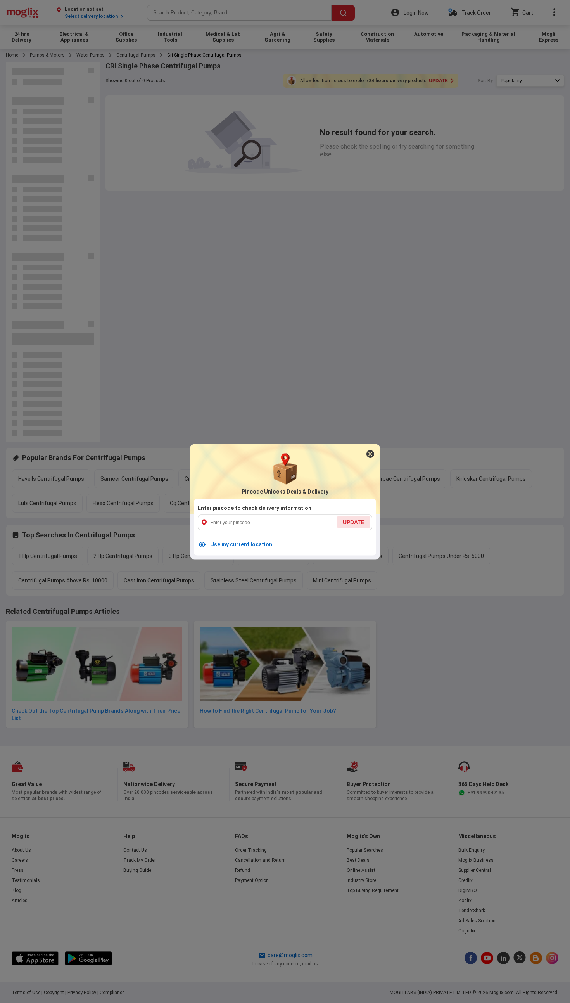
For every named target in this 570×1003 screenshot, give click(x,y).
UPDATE (353, 522)
